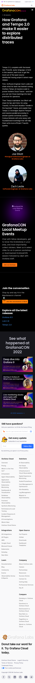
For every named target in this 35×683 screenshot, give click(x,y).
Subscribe (28, 446)
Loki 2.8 (5, 321)
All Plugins (4, 537)
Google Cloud (5, 543)
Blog (2, 567)
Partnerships (23, 570)
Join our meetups (10, 265)
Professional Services (26, 585)
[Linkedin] (15, 677)
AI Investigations (7, 519)
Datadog (4, 552)
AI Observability (24, 462)
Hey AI (21, 588)
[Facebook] (3, 677)
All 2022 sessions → (18, 413)
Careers (21, 567)
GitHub (21, 537)
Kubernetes (5, 549)
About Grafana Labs (25, 564)
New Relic (4, 555)
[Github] (20, 677)
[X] (9, 677)
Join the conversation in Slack (16, 301)
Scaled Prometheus (25, 481)
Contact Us (22, 579)
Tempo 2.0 (7, 325)
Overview (4, 462)
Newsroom (22, 573)
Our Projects (23, 534)
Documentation (6, 564)
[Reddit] (31, 677)
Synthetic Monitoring (8, 506)
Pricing (3, 465)
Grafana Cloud (18, 648)
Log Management (25, 492)
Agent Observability (8, 477)
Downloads (22, 540)
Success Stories (24, 576)
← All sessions (6, 15)
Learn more (28, 1)
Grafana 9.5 (7, 317)
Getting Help (23, 582)
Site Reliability (24, 489)
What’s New (5, 522)
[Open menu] (32, 5)
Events (3, 573)
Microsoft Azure (6, 546)
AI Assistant (5, 474)
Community (5, 570)
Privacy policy (24, 450)
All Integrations (6, 534)
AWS (2, 540)
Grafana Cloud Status (8, 525)
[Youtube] (26, 677)
